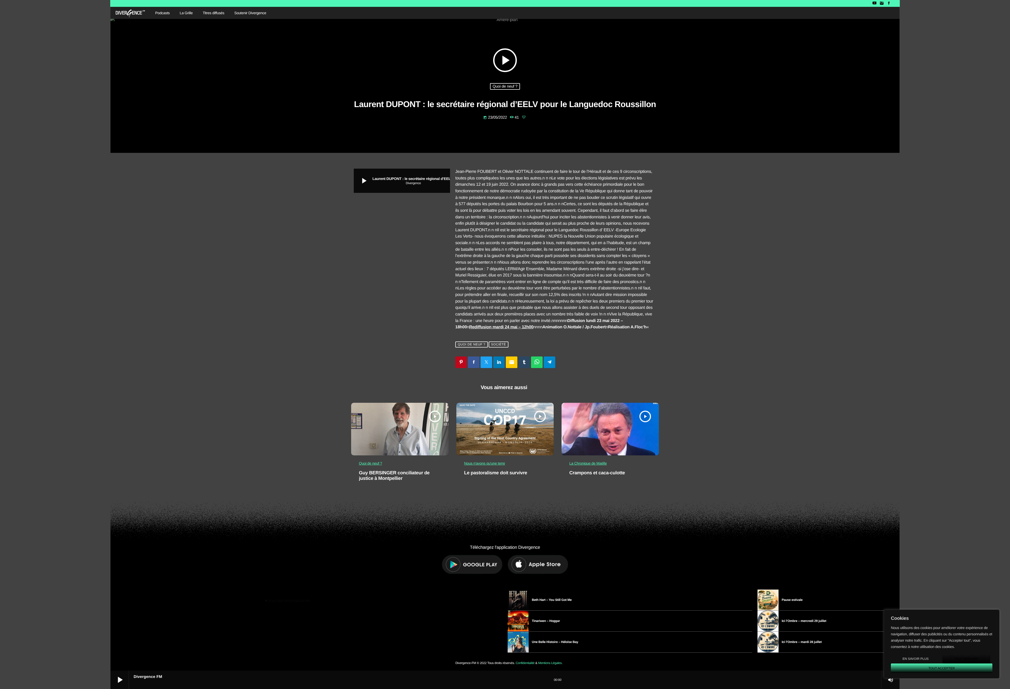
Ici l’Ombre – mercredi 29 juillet (804, 621)
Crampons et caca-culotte (597, 472)
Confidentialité (525, 663)
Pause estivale (792, 600)
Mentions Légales (550, 663)
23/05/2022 (495, 117)
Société (498, 344)
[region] (941, 644)
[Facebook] (889, 3)
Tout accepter (941, 668)
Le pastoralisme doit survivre (495, 472)
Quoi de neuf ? (505, 86)
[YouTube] (874, 3)
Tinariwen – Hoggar (546, 621)
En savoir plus (915, 659)
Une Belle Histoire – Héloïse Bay (555, 642)
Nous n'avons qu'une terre (484, 463)
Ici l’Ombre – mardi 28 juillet (802, 642)
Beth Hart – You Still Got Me (552, 600)
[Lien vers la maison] (130, 13)
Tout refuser (966, 659)
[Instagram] (881, 3)
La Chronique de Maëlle (588, 463)
